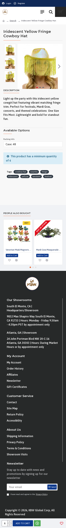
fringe (45, 171)
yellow (25, 176)
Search (13, 20)
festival (48, 176)
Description (11, 90)
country (34, 171)
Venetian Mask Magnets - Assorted (18, 250)
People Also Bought (17, 213)
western (36, 176)
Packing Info (9, 139)
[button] (21, 66)
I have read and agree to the (29, 494)
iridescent (13, 176)
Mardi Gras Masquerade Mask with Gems (49, 250)
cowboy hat (20, 171)
